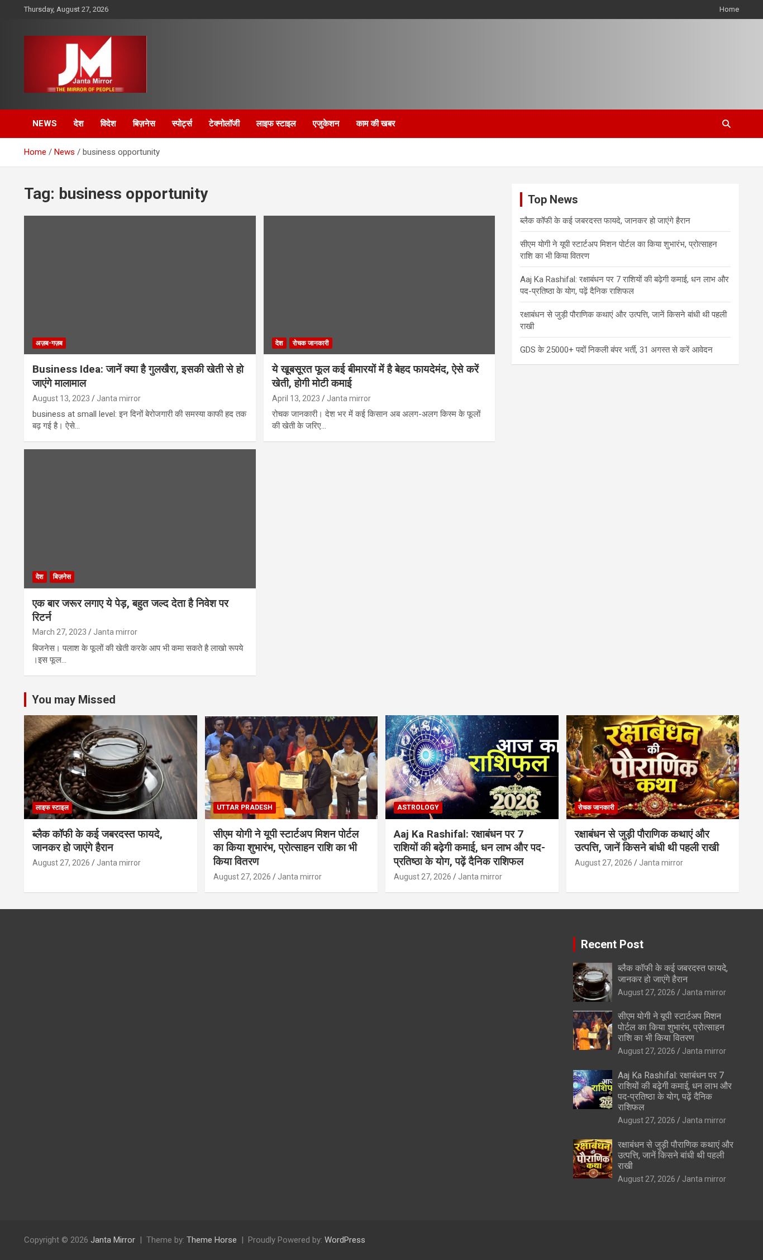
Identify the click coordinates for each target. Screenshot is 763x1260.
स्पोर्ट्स (182, 123)
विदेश (108, 123)
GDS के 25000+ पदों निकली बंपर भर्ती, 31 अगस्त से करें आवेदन (616, 350)
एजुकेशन (326, 123)
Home (729, 9)
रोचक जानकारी (311, 343)
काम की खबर (375, 123)
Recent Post (612, 944)
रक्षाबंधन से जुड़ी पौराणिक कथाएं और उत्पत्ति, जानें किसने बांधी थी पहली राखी (647, 841)
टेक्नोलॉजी (224, 123)
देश (79, 123)
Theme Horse (212, 1240)
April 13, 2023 (296, 398)
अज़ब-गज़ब (49, 343)
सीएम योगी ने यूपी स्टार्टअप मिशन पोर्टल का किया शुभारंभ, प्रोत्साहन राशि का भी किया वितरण (286, 848)
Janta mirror (119, 398)
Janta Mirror (112, 1240)
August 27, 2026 (61, 862)
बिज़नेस (144, 123)
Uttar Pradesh (245, 807)
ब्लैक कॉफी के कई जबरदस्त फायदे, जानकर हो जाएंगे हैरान (605, 221)
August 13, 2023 (61, 398)
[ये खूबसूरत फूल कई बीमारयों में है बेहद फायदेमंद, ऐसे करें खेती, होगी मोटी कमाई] (379, 285)
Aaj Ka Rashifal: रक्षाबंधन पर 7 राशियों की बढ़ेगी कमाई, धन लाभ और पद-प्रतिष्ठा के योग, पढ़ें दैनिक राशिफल (469, 848)
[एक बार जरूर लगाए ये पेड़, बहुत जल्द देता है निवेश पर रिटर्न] (139, 519)
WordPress (345, 1240)
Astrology (418, 807)
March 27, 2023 (59, 631)
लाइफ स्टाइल (276, 123)
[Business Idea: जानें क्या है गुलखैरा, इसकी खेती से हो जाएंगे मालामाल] (139, 285)
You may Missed (74, 699)
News (44, 123)
